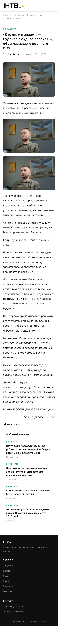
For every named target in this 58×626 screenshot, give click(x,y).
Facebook (8, 611)
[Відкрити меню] (52, 5)
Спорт (6, 576)
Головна (7, 15)
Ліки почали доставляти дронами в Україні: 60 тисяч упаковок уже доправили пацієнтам (27, 472)
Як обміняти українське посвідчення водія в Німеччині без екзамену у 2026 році (27, 513)
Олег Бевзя (13, 54)
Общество (19, 15)
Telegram (18, 611)
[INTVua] (14, 6)
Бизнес (6, 571)
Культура (7, 591)
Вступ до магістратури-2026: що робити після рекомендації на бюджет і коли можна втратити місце (28, 449)
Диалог (50, 417)
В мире (6, 581)
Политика (8, 586)
